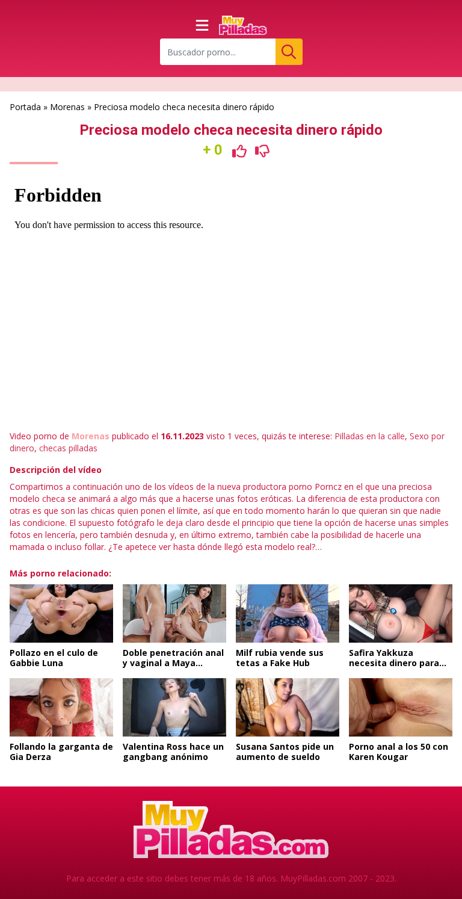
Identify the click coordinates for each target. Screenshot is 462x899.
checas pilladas (68, 448)
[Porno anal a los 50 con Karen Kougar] (400, 707)
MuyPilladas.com (313, 878)
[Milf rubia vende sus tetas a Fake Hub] (287, 613)
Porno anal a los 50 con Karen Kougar (398, 752)
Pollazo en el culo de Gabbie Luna (54, 658)
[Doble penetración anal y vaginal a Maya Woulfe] (174, 613)
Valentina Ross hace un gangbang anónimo (173, 752)
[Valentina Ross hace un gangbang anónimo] (174, 707)
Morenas (67, 107)
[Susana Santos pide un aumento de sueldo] (287, 707)
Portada (25, 107)
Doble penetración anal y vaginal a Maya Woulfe (173, 663)
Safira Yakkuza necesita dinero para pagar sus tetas (394, 663)
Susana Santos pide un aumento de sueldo (285, 752)
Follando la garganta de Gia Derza (61, 752)
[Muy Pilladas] (243, 25)
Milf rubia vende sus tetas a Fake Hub (280, 658)
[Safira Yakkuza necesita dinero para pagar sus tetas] (400, 613)
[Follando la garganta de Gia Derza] (61, 707)
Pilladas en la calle (369, 436)
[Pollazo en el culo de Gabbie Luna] (61, 613)
